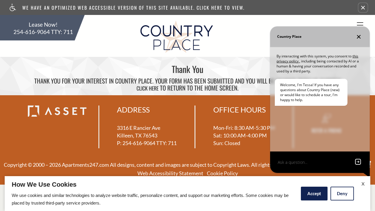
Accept (314, 193)
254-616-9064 (43, 32)
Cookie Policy (222, 173)
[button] (363, 7)
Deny (342, 193)
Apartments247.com (85, 165)
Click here (147, 88)
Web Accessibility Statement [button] (170, 173)
